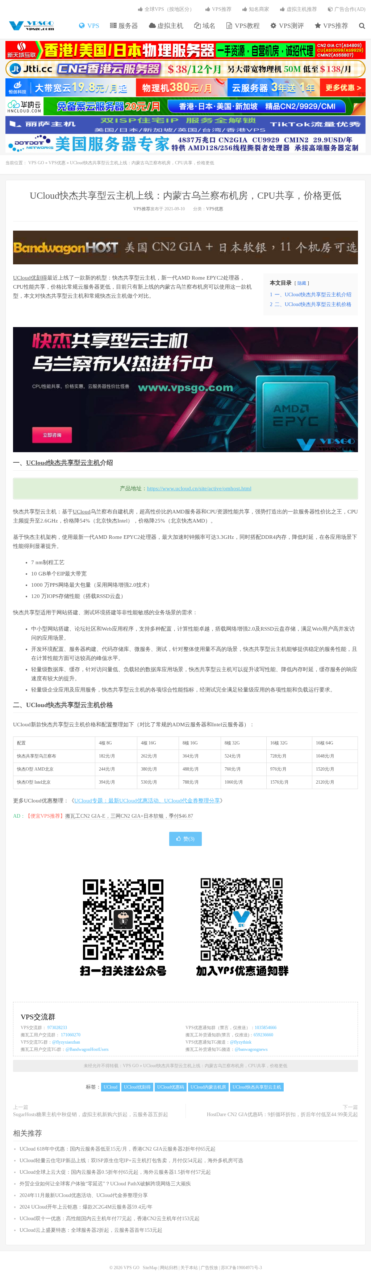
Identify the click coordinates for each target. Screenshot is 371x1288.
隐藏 (301, 283)
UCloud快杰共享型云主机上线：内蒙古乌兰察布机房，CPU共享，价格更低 (185, 195)
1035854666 (265, 1027)
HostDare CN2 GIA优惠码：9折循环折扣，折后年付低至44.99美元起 (282, 1114)
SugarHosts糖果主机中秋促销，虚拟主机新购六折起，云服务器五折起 (90, 1114)
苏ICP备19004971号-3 (241, 1267)
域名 (208, 25)
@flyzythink (240, 1042)
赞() (189, 839)
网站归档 (169, 1267)
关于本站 (189, 1267)
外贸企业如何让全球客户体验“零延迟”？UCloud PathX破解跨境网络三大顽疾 (105, 1183)
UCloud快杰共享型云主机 (63, 462)
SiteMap (150, 1267)
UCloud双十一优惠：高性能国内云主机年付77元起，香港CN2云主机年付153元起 (110, 1218)
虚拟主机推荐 (301, 9)
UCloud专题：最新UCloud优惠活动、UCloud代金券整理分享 (147, 801)
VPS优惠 (57, 162)
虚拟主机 (169, 25)
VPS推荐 (334, 25)
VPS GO (30, 26)
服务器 (127, 25)
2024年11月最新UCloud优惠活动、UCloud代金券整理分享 (84, 1195)
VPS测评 (290, 25)
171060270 (70, 1034)
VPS (92, 25)
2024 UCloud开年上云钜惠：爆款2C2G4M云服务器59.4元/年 (86, 1207)
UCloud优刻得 (30, 278)
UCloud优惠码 (170, 1087)
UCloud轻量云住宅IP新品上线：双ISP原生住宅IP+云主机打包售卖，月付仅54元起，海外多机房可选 (131, 1160)
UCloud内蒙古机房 (208, 1087)
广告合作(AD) (349, 9)
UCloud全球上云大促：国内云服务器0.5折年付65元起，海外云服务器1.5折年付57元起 (115, 1172)
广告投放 (209, 1267)
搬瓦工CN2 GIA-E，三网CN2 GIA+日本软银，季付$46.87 (129, 816)
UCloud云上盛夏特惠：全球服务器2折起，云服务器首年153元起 (91, 1230)
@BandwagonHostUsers (87, 1049)
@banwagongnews (251, 1049)
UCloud (82, 512)
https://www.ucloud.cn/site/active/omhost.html (199, 488)
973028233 (57, 1027)
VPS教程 (246, 25)
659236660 (263, 1034)
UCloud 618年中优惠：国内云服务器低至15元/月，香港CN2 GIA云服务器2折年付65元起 (118, 1149)
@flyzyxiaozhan (66, 1042)
